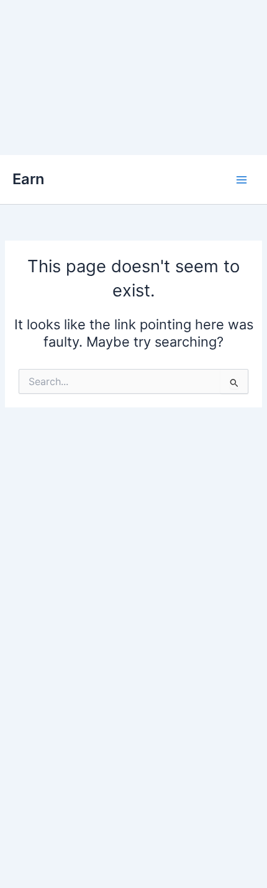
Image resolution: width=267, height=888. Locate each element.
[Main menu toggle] (242, 180)
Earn (28, 179)
